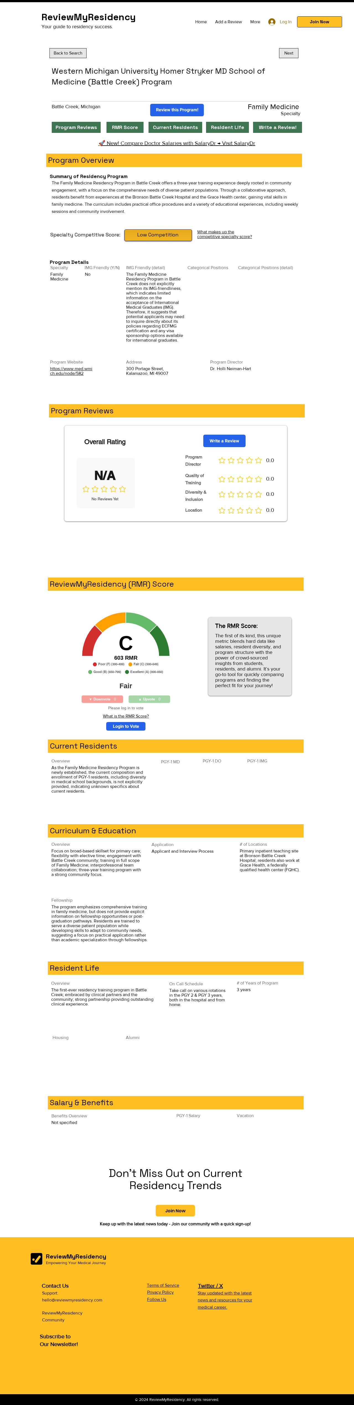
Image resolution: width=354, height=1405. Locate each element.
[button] (319, 21)
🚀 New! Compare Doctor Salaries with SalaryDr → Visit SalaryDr (176, 143)
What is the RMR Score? (126, 716)
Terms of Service (163, 1285)
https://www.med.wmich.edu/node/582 (71, 371)
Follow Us (156, 1299)
